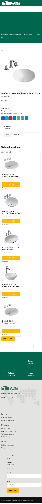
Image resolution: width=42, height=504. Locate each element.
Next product (39, 346)
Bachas (13, 34)
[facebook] (6, 403)
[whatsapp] (15, 403)
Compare (4, 100)
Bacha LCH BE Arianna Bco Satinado (10, 175)
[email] (2, 403)
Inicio (3, 34)
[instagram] (10, 403)
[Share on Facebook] (3, 118)
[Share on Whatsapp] (18, 118)
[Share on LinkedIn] (14, 118)
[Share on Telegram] (26, 118)
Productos (8, 34)
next (11, 338)
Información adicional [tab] (7, 127)
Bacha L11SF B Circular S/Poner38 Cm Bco (11, 213)
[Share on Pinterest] (10, 118)
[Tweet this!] (7, 118)
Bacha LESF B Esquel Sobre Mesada (10, 249)
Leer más (11, 184)
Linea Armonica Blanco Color (16, 113)
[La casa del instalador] (11, 3)
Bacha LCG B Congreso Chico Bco (9, 322)
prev (4, 338)
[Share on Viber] (22, 118)
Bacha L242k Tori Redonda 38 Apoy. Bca (10, 285)
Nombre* (9, 481)
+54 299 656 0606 (8, 397)
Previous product (35, 346)
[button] (2, 50)
